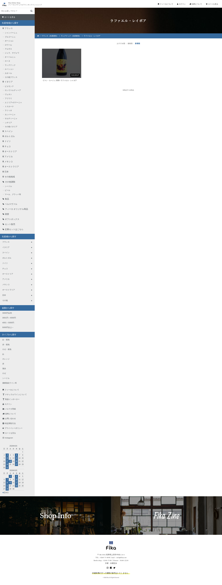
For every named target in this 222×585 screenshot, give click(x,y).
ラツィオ (8, 110)
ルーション (9, 69)
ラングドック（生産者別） (71, 36)
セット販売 (10, 224)
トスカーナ (9, 106)
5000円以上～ (8, 327)
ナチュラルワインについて (16, 394)
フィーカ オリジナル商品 (16, 209)
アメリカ (8, 156)
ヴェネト (8, 94)
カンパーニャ (10, 114)
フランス (8, 28)
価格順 (130, 43)
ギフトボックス (12, 219)
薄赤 (4, 369)
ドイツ (7, 141)
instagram (9, 438)
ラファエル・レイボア (92, 36)
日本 (6, 172)
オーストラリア (11, 166)
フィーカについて (166, 4)
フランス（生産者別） (49, 36)
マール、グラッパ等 (13, 194)
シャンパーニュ (11, 33)
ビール (7, 190)
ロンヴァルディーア (13, 90)
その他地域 (9, 177)
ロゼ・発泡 (6, 349)
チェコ (7, 146)
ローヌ (7, 61)
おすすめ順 (121, 43)
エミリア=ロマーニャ (13, 102)
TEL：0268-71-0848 (102, 558)
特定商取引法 (10, 423)
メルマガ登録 (10, 409)
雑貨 (7, 214)
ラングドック (10, 65)
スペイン (8, 131)
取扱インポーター (12, 399)
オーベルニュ (10, 57)
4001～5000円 (8, 323)
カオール (8, 73)
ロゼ (4, 373)
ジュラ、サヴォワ (12, 53)
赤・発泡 (6, 345)
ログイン (182, 4)
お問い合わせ (10, 418)
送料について (197, 4)
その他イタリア (11, 127)
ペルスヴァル (11, 204)
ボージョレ (9, 41)
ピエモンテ (9, 86)
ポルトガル (9, 136)
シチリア (8, 123)
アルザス (8, 49)
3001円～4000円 (9, 318)
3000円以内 (7, 313)
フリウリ (8, 98)
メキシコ (8, 161)
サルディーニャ (11, 118)
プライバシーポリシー (13, 428)
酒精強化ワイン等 (9, 383)
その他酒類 (10, 182)
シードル (8, 186)
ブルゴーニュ (10, 37)
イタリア (8, 82)
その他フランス (11, 77)
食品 (7, 199)
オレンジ (6, 359)
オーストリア (10, 151)
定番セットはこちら (14, 229)
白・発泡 (6, 340)
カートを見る (213, 4)
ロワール (8, 45)
